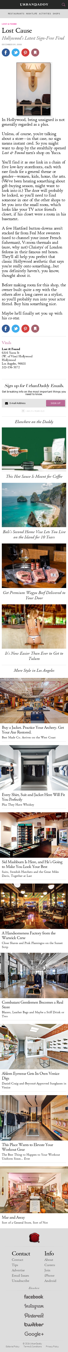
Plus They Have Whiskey (18, 805)
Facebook (34, 1297)
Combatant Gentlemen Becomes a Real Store (32, 1004)
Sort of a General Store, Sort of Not (25, 1222)
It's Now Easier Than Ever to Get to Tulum (34, 656)
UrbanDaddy (34, 4)
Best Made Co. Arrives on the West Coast (29, 737)
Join (47, 1270)
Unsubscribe (20, 1280)
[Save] (35, 52)
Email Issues (20, 1275)
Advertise (18, 1270)
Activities (45, 13)
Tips (15, 1265)
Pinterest (34, 1316)
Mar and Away (13, 1217)
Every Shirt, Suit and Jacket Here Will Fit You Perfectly (33, 797)
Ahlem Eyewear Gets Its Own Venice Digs (30, 1076)
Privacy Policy (52, 1346)
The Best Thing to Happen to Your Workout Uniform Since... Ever (31, 1157)
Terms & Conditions (33, 1346)
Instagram (34, 1306)
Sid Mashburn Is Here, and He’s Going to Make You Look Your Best (32, 864)
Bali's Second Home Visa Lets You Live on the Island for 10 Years (34, 534)
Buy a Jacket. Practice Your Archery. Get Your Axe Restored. (33, 730)
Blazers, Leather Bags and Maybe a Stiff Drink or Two (33, 1014)
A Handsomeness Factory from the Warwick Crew (28, 935)
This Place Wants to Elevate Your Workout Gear (27, 1147)
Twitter (34, 1325)
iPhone (49, 1275)
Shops (56, 13)
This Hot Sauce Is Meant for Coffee (34, 476)
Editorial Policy (12, 1346)
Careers (49, 1265)
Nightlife (31, 13)
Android (50, 1280)
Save (25, 52)
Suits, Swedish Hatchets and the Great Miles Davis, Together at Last (30, 874)
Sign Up (56, 403)
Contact (17, 1259)
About (48, 1259)
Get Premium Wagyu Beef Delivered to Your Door (34, 595)
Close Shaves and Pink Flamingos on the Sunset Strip (32, 945)
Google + (34, 1334)
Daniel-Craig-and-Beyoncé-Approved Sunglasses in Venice (34, 1085)
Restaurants (16, 13)
